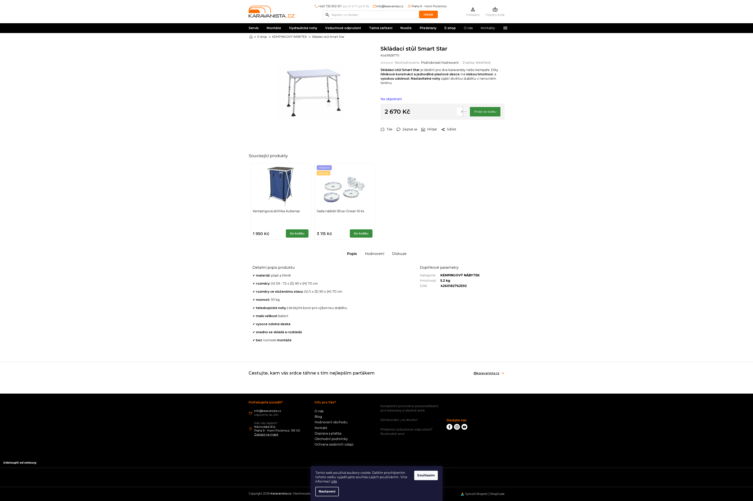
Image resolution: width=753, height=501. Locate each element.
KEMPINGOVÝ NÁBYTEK (460, 275)
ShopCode (497, 494)
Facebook (449, 427)
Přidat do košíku (485, 111)
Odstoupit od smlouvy (19, 462)
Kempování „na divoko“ (400, 420)
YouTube (464, 427)
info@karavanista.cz (267, 411)
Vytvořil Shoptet (476, 494)
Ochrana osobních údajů (334, 444)
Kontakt (321, 428)
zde (334, 481)
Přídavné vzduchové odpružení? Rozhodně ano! (407, 432)
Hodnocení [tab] (374, 254)
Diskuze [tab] (399, 254)
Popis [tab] (352, 254)
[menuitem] (254, 28)
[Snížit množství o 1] (465, 114)
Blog (318, 417)
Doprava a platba (328, 433)
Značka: (476, 63)
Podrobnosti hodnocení (440, 63)
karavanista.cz (457, 427)
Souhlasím (426, 475)
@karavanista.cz (486, 373)
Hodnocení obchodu (331, 422)
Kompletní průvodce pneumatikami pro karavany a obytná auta (409, 408)
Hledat (428, 14)
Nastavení (327, 491)
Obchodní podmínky (331, 439)
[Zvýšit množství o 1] (465, 109)
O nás (319, 411)
